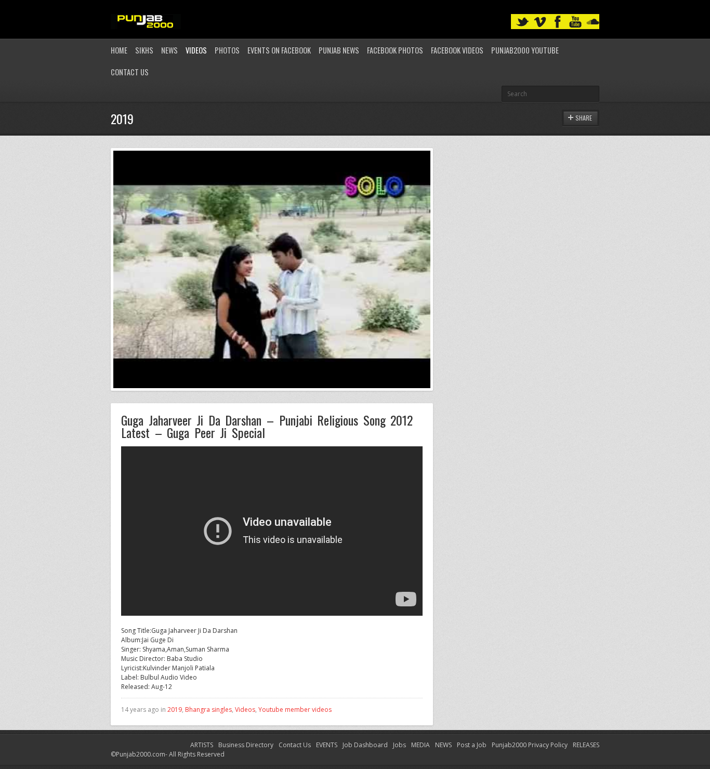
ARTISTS (201, 744)
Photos (227, 50)
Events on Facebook (279, 50)
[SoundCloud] (593, 22)
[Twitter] (522, 22)
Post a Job (472, 744)
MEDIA (420, 744)
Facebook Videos (457, 50)
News (169, 50)
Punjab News (339, 50)
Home (119, 50)
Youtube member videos (295, 709)
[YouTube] (575, 22)
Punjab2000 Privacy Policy (530, 744)
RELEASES (586, 744)
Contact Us (130, 72)
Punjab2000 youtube (525, 50)
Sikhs (144, 50)
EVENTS (326, 744)
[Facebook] (557, 22)
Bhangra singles (208, 709)
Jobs (399, 744)
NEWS (443, 744)
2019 (174, 709)
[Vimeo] (540, 22)
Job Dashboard (365, 744)
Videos (196, 50)
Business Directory (245, 744)
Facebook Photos (395, 50)
